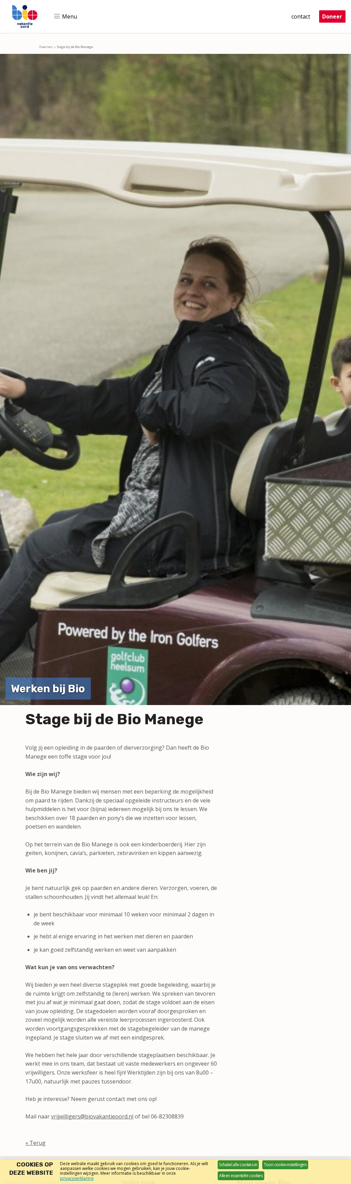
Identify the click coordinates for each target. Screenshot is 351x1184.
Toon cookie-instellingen (285, 1165)
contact (300, 16)
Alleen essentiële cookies (241, 1176)
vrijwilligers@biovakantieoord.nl (92, 1116)
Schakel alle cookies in (238, 1165)
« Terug (35, 1143)
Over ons (46, 47)
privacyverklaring (76, 1178)
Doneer (332, 16)
